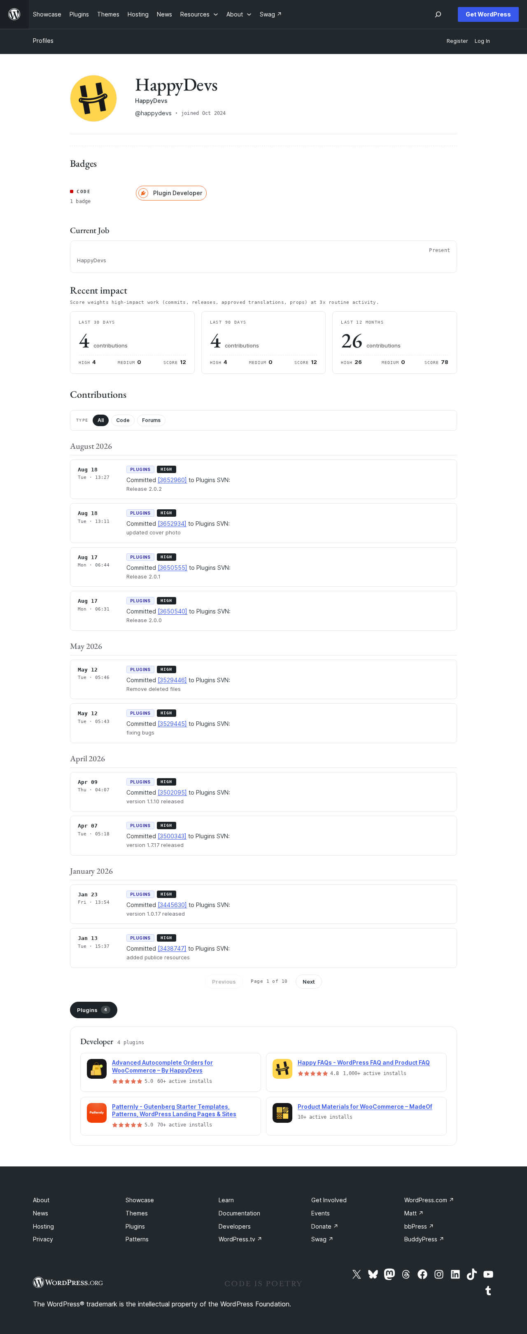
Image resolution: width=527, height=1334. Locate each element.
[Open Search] (438, 14)
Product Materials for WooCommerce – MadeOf (365, 1106)
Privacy (43, 1239)
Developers (235, 1226)
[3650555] (172, 567)
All (101, 420)
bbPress (419, 1226)
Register (457, 41)
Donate (324, 1226)
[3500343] (172, 836)
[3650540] (172, 611)
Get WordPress (488, 14)
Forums (151, 420)
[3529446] (172, 679)
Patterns (137, 1239)
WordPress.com (429, 1199)
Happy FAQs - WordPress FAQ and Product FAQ (364, 1062)
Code (123, 420)
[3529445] (172, 723)
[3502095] (172, 792)
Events (320, 1213)
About (41, 1199)
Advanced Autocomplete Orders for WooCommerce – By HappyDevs (162, 1066)
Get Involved (329, 1199)
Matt (414, 1213)
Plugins (92, 1010)
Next (309, 981)
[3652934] (172, 523)
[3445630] (172, 904)
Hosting (43, 1226)
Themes (137, 1213)
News (40, 1213)
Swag (322, 1239)
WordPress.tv (240, 1239)
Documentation (239, 1213)
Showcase (140, 1199)
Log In (482, 41)
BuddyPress (424, 1239)
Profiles (43, 40)
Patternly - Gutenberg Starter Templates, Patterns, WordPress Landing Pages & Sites (174, 1110)
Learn (226, 1199)
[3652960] (172, 479)
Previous (224, 981)
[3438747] (172, 948)
